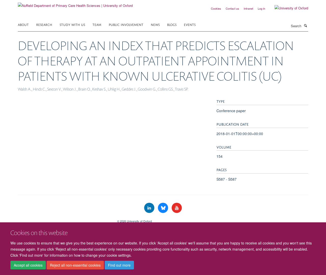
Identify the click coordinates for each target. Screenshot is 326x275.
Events (190, 24)
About (23, 24)
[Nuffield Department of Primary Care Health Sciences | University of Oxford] (75, 3)
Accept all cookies (28, 265)
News (155, 24)
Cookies (216, 8)
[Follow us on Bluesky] (163, 208)
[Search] (305, 25)
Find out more (119, 265)
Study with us (72, 24)
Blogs (171, 24)
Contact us (232, 8)
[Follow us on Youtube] (177, 208)
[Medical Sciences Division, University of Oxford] (64, 219)
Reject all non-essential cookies (75, 265)
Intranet (248, 8)
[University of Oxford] (287, 8)
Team (96, 24)
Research (44, 24)
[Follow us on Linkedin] (149, 208)
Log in (261, 8)
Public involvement (126, 24)
